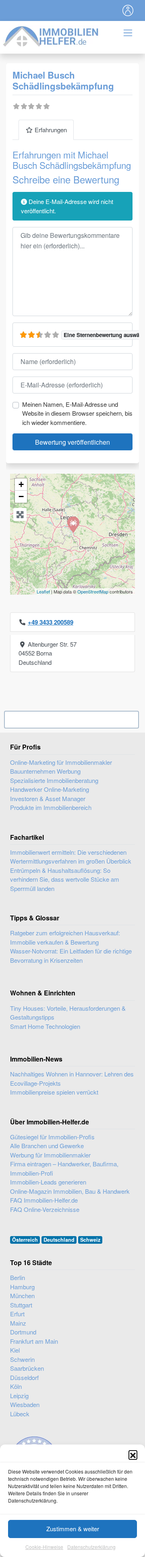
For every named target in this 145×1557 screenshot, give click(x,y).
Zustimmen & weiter (72, 1528)
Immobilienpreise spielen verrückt (54, 1092)
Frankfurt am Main (34, 1341)
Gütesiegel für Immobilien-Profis (52, 1136)
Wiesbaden (24, 1404)
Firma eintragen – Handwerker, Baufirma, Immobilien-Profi (64, 1168)
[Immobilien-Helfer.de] (51, 35)
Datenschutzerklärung (91, 1546)
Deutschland (59, 1239)
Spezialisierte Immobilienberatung (54, 780)
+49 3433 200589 (50, 622)
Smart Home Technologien (45, 1026)
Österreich (25, 1239)
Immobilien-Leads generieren (48, 1182)
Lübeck (19, 1413)
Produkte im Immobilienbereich (50, 807)
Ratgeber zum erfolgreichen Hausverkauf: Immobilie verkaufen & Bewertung (65, 937)
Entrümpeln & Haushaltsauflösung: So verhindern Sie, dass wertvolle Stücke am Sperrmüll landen (64, 879)
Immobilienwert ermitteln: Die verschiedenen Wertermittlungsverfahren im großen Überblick (70, 857)
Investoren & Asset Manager (47, 798)
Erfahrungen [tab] (51, 129)
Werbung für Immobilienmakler (50, 1155)
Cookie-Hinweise (44, 1546)
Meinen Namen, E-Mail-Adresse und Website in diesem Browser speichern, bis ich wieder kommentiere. (77, 413)
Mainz (18, 1323)
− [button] (21, 496)
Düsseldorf (24, 1377)
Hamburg (22, 1286)
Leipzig (19, 1395)
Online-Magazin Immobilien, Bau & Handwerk (70, 1191)
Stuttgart (21, 1305)
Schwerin (22, 1359)
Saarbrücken (27, 1368)
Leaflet (43, 591)
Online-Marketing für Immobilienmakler (61, 762)
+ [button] (21, 484)
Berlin (17, 1277)
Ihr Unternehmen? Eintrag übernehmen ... (71, 719)
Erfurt (17, 1313)
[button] (133, 1455)
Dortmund (23, 1332)
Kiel (15, 1350)
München (22, 1295)
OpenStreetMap (92, 591)
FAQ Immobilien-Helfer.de (44, 1200)
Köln (16, 1386)
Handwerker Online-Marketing (49, 789)
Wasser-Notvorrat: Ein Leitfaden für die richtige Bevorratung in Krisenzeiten (71, 955)
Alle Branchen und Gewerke (47, 1145)
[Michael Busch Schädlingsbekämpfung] (73, 524)
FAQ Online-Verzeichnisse (44, 1209)
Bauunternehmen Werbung (45, 771)
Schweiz (90, 1239)
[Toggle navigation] (128, 10)
